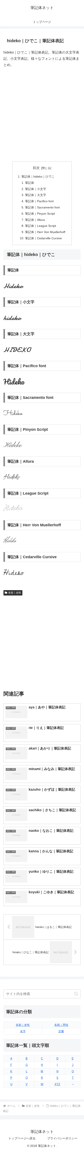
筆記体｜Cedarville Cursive (43, 238)
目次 (36, 168)
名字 (23, 1031)
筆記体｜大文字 (35, 195)
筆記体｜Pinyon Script (40, 213)
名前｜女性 (14, 592)
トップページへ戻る (22, 1138)
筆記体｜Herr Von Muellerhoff (45, 232)
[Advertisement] (42, 114)
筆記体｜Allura (35, 219)
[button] (76, 993)
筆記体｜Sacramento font (42, 207)
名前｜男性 (61, 1024)
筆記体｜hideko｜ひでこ (37, 176)
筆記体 (29, 182)
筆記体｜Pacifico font (39, 201)
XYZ (57, 1084)
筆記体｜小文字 (35, 189)
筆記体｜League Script (40, 225)
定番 (61, 1031)
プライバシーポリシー (62, 1138)
